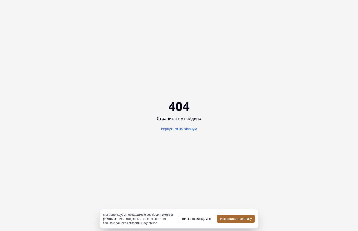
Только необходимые (197, 219)
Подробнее (149, 223)
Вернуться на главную (179, 129)
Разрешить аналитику (236, 219)
